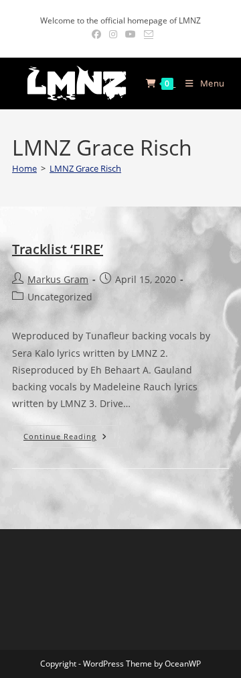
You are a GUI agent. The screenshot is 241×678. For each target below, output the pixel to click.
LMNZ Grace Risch (85, 168)
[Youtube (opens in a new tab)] (130, 34)
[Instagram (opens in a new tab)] (113, 34)
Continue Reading (70, 439)
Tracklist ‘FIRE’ (57, 249)
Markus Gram (57, 279)
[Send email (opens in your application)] (146, 34)
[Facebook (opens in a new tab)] (96, 34)
